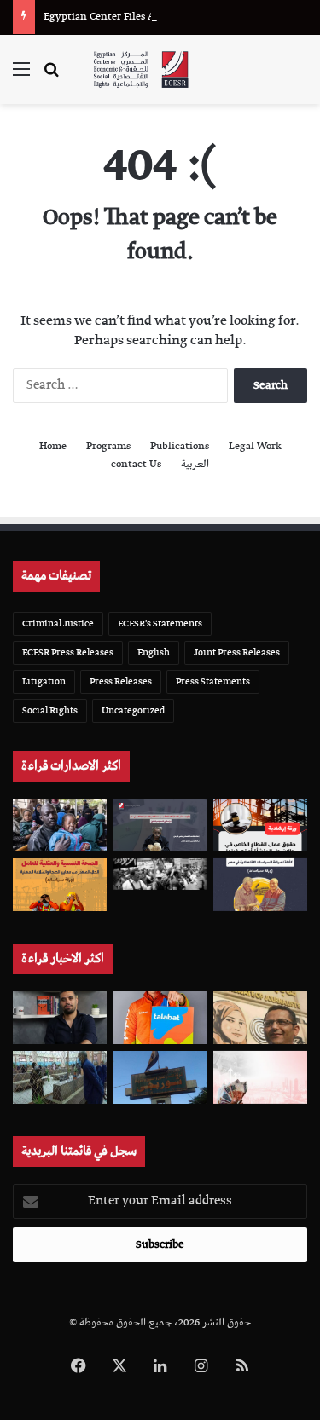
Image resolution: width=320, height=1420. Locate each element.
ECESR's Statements (160, 623)
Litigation (44, 681)
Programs (108, 446)
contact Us (136, 464)
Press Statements (213, 681)
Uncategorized (133, 710)
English (153, 652)
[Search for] (51, 76)
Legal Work (255, 446)
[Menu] (21, 76)
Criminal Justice (58, 623)
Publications (179, 446)
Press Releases (121, 681)
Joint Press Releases (237, 652)
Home (53, 446)
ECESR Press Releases (67, 652)
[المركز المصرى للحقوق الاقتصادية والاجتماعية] (141, 69)
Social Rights (50, 710)
